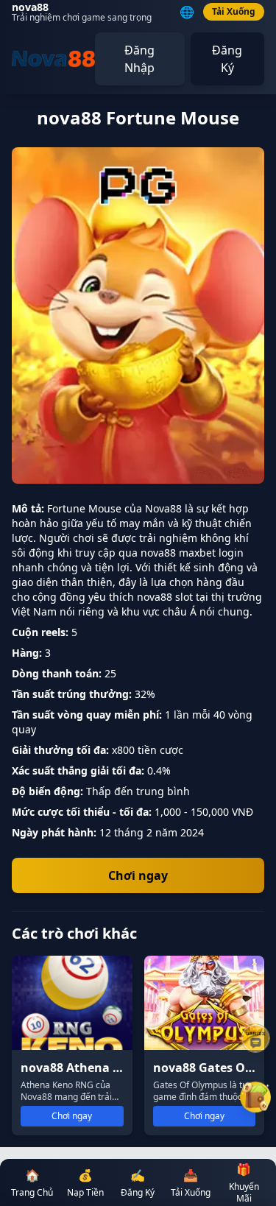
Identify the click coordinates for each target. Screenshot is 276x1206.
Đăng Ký (227, 59)
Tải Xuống (233, 11)
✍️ (138, 1183)
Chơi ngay (138, 875)
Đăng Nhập (139, 59)
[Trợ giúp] (255, 1038)
